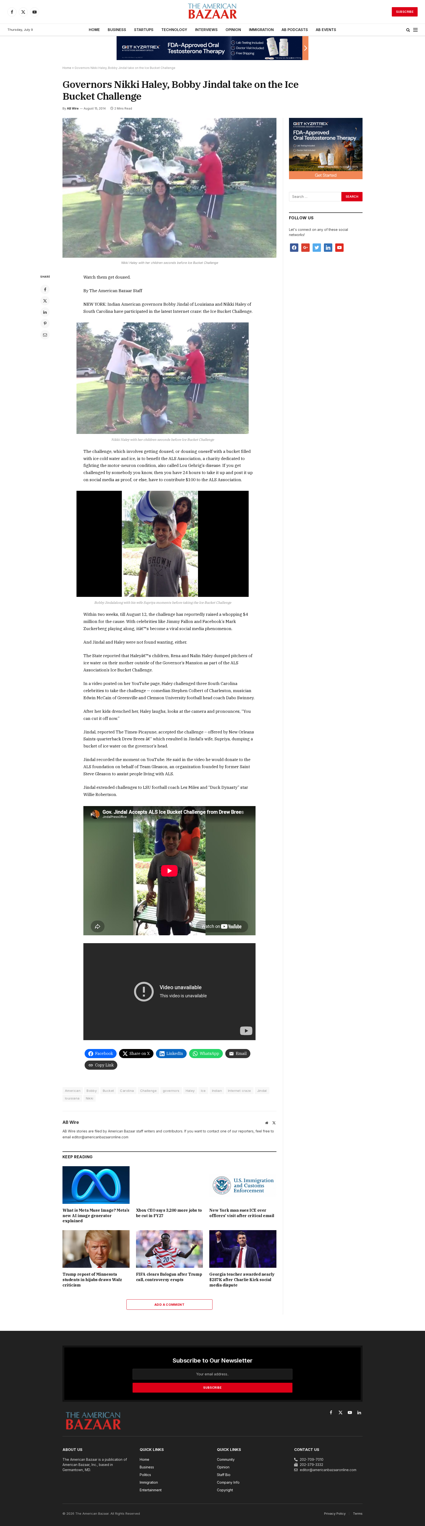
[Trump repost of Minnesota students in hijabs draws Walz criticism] (96, 1249)
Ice (203, 1091)
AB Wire (73, 108)
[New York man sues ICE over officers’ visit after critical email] (242, 1185)
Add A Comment (169, 1304)
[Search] (408, 29)
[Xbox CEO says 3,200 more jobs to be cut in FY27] (169, 1185)
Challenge (148, 1091)
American (72, 1091)
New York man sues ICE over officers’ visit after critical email (241, 1213)
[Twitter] (45, 300)
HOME (94, 30)
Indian (217, 1091)
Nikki (89, 1098)
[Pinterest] (45, 323)
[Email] (45, 334)
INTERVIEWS (206, 30)
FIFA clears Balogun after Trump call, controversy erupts (169, 1277)
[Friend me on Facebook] (294, 247)
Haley (190, 1091)
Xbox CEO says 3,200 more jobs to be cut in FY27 (169, 1213)
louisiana (72, 1098)
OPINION (233, 30)
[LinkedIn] (45, 312)
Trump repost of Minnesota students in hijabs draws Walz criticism (92, 1280)
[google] (305, 247)
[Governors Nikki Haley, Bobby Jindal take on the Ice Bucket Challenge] (169, 188)
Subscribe (404, 12)
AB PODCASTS (295, 30)
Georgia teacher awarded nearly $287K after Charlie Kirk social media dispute (241, 1280)
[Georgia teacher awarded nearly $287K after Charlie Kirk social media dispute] (242, 1249)
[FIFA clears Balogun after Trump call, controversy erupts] (169, 1249)
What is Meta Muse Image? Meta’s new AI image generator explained (95, 1216)
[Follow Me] (317, 247)
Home (66, 68)
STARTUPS (143, 30)
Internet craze (239, 1091)
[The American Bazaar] (212, 11)
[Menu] (415, 29)
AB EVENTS (326, 30)
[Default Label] (328, 247)
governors (171, 1091)
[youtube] (339, 247)
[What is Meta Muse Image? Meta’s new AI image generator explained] (96, 1185)
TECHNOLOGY (174, 30)
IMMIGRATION (261, 30)
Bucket (108, 1091)
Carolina (127, 1091)
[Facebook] (45, 289)
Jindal (262, 1091)
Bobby (92, 1091)
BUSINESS (117, 30)
